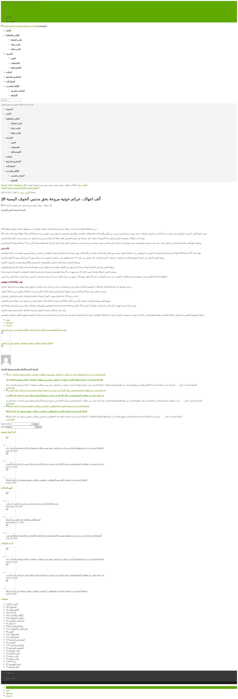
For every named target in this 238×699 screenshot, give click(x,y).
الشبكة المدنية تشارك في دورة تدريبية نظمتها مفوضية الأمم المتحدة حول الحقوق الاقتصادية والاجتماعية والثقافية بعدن (54, 535)
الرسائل (12, 623)
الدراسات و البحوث (16, 620)
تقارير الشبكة (14, 650)
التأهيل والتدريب (16, 615)
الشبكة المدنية (17, 626)
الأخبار (27, 192)
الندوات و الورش (17, 645)
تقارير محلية (14, 658)
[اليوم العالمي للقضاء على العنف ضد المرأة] (11, 516)
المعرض (12, 642)
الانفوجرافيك (14, 609)
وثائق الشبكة (14, 667)
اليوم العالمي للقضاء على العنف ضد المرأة (23, 519)
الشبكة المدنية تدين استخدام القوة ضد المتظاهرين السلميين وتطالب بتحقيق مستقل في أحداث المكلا (46, 411)
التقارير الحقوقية (16, 617)
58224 (4, 427)
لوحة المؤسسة (15, 664)
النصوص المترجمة (16, 647)
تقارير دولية (13, 656)
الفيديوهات (14, 634)
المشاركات (14, 637)
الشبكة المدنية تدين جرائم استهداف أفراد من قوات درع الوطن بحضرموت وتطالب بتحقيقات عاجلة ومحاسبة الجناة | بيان (54, 380)
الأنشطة (13, 607)
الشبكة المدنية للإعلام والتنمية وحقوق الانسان (19, 187)
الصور (11, 631)
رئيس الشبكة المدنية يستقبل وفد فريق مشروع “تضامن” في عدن (32, 503)
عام (22, 192)
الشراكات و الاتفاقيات (19, 628)
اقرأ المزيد (10, 387)
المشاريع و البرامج (17, 639)
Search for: (6, 424)
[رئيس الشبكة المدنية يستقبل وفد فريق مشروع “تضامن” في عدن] (11, 500)
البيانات (13, 612)
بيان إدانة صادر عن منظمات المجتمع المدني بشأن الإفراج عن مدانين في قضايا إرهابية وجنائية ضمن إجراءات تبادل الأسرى (55, 395)
